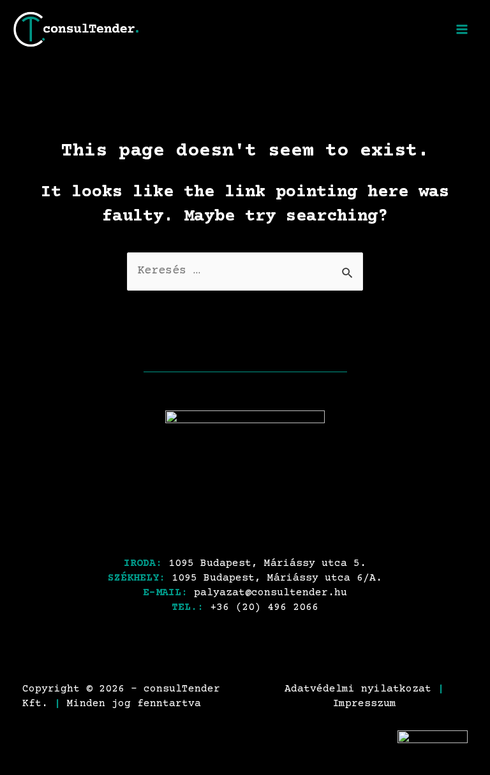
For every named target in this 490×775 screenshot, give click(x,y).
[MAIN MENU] (462, 29)
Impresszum (364, 704)
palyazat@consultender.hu (270, 593)
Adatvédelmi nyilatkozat (358, 689)
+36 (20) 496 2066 (264, 608)
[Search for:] (245, 270)
